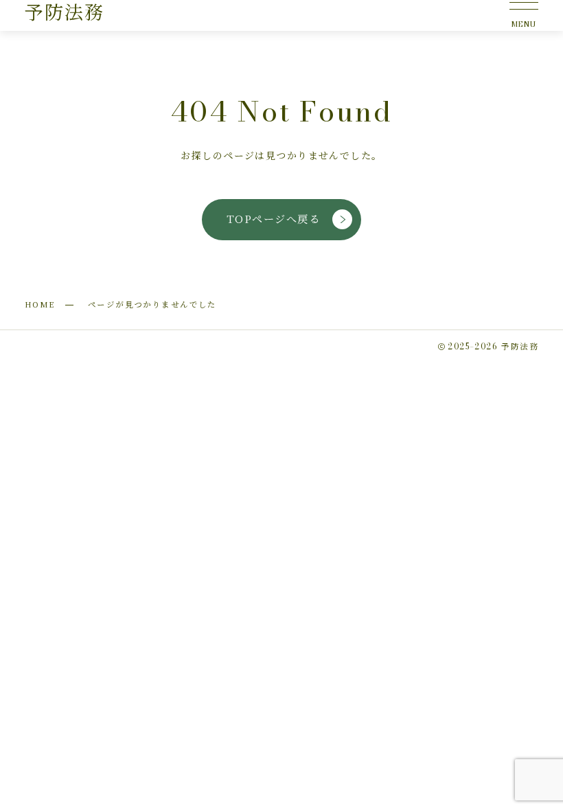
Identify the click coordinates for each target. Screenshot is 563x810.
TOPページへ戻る (273, 218)
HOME (40, 304)
